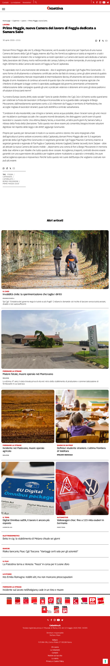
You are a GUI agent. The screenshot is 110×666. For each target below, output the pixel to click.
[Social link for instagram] (100, 2)
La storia (55, 658)
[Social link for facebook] (97, 2)
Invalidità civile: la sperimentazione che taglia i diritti (32, 294)
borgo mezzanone (10, 181)
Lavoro (23, 21)
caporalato (8, 179)
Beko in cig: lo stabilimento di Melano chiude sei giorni (31, 538)
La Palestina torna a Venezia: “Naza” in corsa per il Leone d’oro (36, 564)
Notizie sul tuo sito (55, 655)
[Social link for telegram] (108, 2)
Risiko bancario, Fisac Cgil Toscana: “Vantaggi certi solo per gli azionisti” (40, 551)
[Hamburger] (3, 9)
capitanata (7, 177)
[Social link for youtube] (104, 2)
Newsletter (27, 2)
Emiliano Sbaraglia (65, 455)
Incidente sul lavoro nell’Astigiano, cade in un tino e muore (33, 589)
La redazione (15, 2)
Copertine (15, 21)
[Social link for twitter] (94, 2)
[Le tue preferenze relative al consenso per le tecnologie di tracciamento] (105, 661)
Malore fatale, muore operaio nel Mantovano (28, 373)
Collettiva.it (55, 625)
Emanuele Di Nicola (8, 298)
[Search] (36, 2)
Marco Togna (61, 527)
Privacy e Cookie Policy (55, 661)
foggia (10, 174)
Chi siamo (55, 647)
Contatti (5, 2)
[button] (96, 41)
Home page (6, 21)
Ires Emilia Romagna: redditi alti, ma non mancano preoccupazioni (37, 576)
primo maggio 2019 (11, 183)
